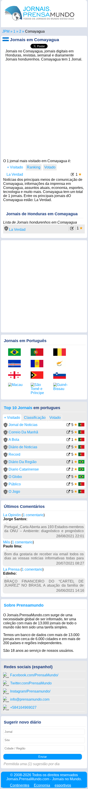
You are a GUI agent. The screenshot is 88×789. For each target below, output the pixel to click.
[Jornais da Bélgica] (61, 352)
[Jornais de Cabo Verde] (16, 364)
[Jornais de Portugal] (38, 352)
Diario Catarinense (24, 469)
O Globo (15, 477)
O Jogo (14, 491)
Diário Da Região (23, 462)
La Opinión (12, 515)
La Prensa (11, 569)
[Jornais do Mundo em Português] (39, 21)
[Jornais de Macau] (16, 385)
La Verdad (15, 174)
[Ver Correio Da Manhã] (68, 433)
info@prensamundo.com (29, 699)
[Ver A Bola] (68, 440)
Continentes (19, 785)
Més (6, 542)
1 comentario (33, 515)
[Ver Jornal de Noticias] (68, 425)
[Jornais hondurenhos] (20, 31)
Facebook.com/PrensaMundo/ (34, 675)
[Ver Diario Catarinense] (68, 470)
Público (15, 484)
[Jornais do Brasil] (16, 352)
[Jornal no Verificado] (5, 426)
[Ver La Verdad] (72, 175)
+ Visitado (15, 167)
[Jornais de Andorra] (38, 364)
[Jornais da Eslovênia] (61, 375)
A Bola (14, 440)
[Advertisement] (44, 109)
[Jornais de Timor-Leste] (38, 375)
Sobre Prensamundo (24, 605)
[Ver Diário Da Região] (68, 462)
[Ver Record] (68, 455)
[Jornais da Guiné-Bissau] (61, 387)
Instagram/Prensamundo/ (30, 691)
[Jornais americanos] (14, 31)
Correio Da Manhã (23, 432)
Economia (42, 785)
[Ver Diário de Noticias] (68, 447)
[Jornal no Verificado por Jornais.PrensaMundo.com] (6, 229)
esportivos (63, 785)
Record (14, 454)
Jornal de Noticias (23, 425)
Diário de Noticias (23, 447)
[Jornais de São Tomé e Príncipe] (38, 389)
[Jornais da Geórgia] (16, 375)
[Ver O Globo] (68, 477)
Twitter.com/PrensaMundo (31, 683)
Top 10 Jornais (18, 408)
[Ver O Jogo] (68, 492)
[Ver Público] (68, 484)
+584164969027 (23, 707)
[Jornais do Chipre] (61, 364)
